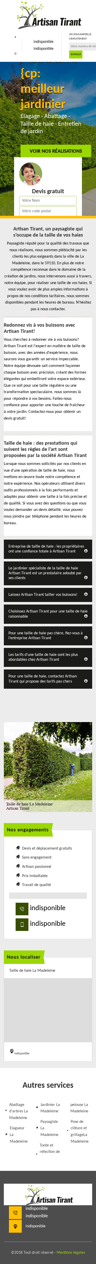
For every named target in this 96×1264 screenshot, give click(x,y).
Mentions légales (71, 1253)
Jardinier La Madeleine (50, 1108)
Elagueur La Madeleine (19, 1134)
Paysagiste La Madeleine (49, 1128)
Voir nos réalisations (56, 151)
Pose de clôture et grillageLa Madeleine (80, 1132)
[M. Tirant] (48, 14)
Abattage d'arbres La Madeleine (18, 1111)
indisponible (44, 42)
